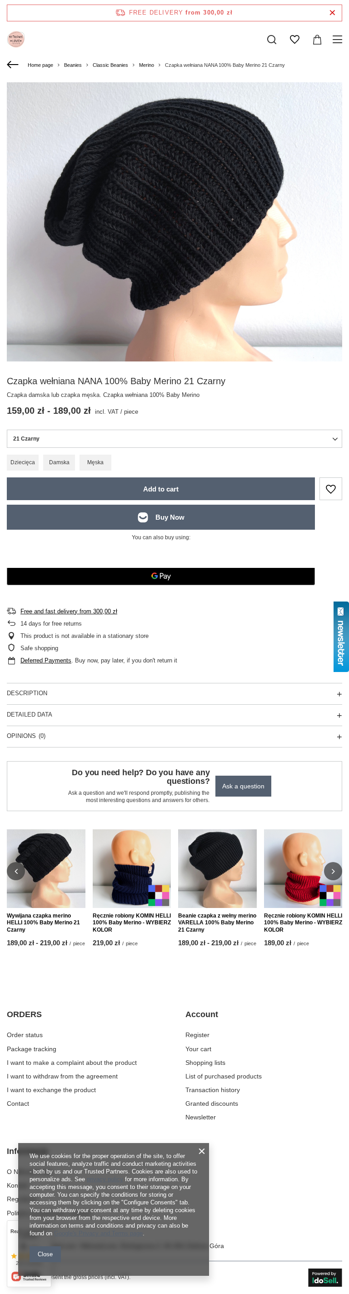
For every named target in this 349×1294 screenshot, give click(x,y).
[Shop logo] (16, 39)
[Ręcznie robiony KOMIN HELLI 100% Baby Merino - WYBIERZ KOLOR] (132, 868)
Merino (146, 65)
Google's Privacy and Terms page (98, 1233)
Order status (25, 1034)
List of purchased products (223, 1076)
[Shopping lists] (294, 39)
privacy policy (105, 1179)
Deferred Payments (45, 660)
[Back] (14, 65)
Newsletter (200, 1117)
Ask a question (243, 786)
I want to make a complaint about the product (72, 1062)
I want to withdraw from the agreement (62, 1076)
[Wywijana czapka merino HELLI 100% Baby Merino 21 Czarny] (46, 868)
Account (201, 1014)
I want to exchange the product (51, 1089)
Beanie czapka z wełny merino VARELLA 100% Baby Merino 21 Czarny (217, 923)
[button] (16, 871)
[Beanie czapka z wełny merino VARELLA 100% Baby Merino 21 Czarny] (217, 868)
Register (197, 1034)
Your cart (198, 1049)
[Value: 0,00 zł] (317, 39)
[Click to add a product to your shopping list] (330, 488)
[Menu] (339, 39)
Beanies (73, 65)
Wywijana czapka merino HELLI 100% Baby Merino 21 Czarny (43, 923)
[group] (174, 250)
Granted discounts (211, 1103)
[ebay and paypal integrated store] (325, 1278)
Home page (40, 65)
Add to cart (161, 489)
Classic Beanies (110, 65)
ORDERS (24, 1014)
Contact (18, 1103)
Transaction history (212, 1089)
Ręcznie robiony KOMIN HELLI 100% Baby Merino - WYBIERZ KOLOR (132, 923)
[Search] (271, 39)
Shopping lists (205, 1062)
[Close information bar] (332, 13)
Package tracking (31, 1049)
